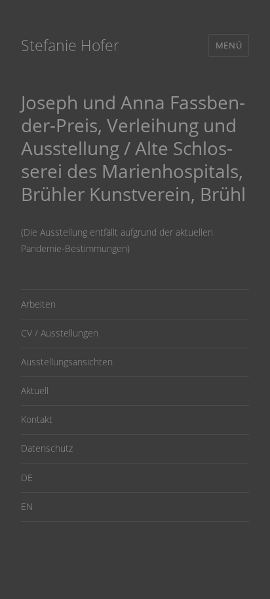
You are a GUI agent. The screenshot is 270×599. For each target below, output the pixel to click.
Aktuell (34, 390)
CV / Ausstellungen (59, 333)
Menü (229, 45)
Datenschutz (47, 448)
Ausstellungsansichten (67, 361)
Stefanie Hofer (70, 45)
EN (27, 506)
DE (27, 477)
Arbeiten (38, 304)
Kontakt (36, 419)
